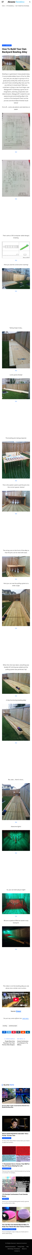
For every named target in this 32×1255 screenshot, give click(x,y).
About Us (24, 1248)
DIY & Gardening (10, 5)
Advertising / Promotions (14, 1248)
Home (3, 5)
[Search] (29, 2)
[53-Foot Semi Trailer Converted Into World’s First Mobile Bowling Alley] (16, 1096)
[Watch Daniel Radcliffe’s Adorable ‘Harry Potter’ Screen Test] (16, 1123)
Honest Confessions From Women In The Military (22, 1043)
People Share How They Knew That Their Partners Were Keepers (8, 1043)
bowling (5, 1025)
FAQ (27, 1246)
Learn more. (25, 1018)
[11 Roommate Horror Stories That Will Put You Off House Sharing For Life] (16, 1154)
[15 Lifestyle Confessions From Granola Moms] (16, 1184)
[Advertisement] (16, 25)
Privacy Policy (21, 1246)
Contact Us (17, 1251)
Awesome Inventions (10, 1246)
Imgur (18, 1011)
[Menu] (3, 2)
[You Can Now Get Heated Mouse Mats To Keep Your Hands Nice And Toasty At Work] (16, 1214)
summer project (13, 1025)
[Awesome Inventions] (16, 2)
